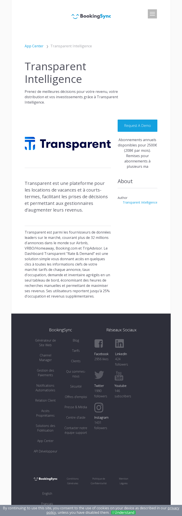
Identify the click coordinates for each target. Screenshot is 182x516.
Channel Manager (45, 357)
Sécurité (76, 386)
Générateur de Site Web (45, 342)
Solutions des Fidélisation (45, 428)
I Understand (123, 512)
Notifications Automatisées (45, 387)
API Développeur (45, 451)
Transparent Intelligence (140, 202)
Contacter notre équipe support (75, 430)
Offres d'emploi (76, 397)
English (47, 493)
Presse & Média (76, 407)
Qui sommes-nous (76, 373)
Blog (76, 340)
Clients (76, 361)
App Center (45, 441)
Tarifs (76, 350)
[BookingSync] (91, 16)
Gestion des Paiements (45, 372)
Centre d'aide (75, 417)
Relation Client (45, 400)
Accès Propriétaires (45, 413)
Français (47, 504)
